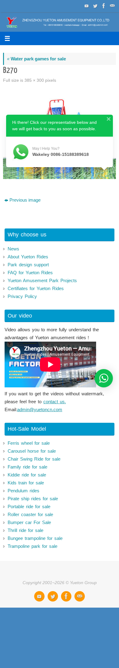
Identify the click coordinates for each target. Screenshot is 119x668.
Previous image (25, 200)
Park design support (28, 264)
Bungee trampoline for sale (35, 538)
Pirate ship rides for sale (33, 498)
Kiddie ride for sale (27, 474)
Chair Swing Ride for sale (34, 458)
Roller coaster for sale (30, 514)
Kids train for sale (26, 482)
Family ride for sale (27, 466)
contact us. (54, 401)
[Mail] (111, 6)
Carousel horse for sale (32, 451)
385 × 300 (34, 80)
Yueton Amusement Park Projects (42, 280)
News (13, 248)
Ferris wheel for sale (29, 443)
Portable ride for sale (29, 506)
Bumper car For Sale (29, 522)
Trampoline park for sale (32, 546)
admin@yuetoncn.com (39, 409)
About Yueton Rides (28, 256)
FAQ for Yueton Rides (30, 272)
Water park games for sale (36, 58)
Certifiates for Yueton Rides (36, 288)
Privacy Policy (22, 296)
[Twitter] (94, 6)
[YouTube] (86, 6)
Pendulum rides (23, 490)
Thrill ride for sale (25, 530)
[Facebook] (103, 6)
